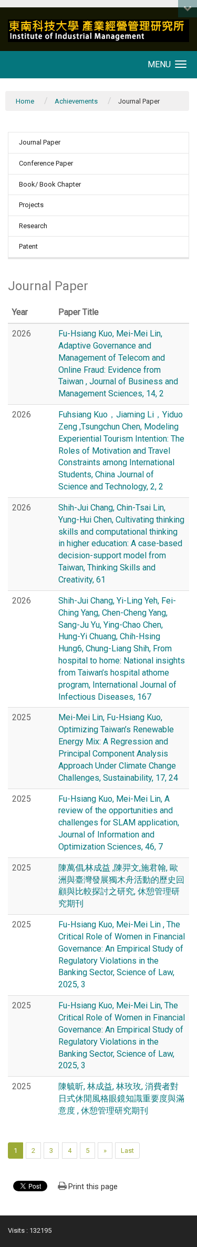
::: (2, 8)
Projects (31, 205)
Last (127, 1150)
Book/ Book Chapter (50, 184)
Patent (28, 246)
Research (33, 226)
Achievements (76, 101)
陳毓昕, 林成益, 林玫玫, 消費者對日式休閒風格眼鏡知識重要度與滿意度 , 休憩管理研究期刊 (121, 1098)
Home (25, 101)
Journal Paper (39, 142)
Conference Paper (46, 163)
